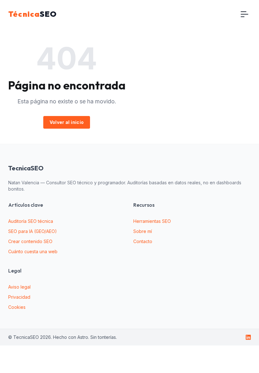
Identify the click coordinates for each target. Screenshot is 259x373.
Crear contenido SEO (30, 241)
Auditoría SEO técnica (30, 221)
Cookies (17, 307)
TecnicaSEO (26, 168)
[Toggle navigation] (244, 14)
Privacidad (19, 297)
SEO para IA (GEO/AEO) (32, 231)
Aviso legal (19, 287)
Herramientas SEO (152, 221)
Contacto (142, 241)
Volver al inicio (67, 122)
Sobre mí (142, 231)
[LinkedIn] (248, 337)
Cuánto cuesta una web (32, 251)
